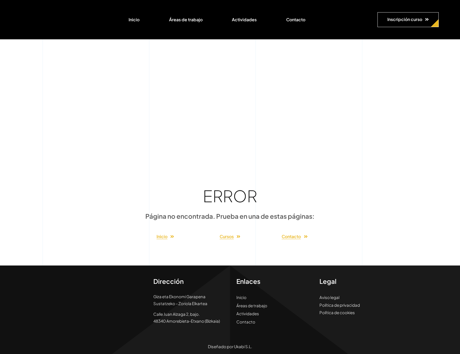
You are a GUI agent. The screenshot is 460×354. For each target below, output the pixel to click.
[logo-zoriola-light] (34, 8)
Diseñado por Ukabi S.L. (230, 346)
